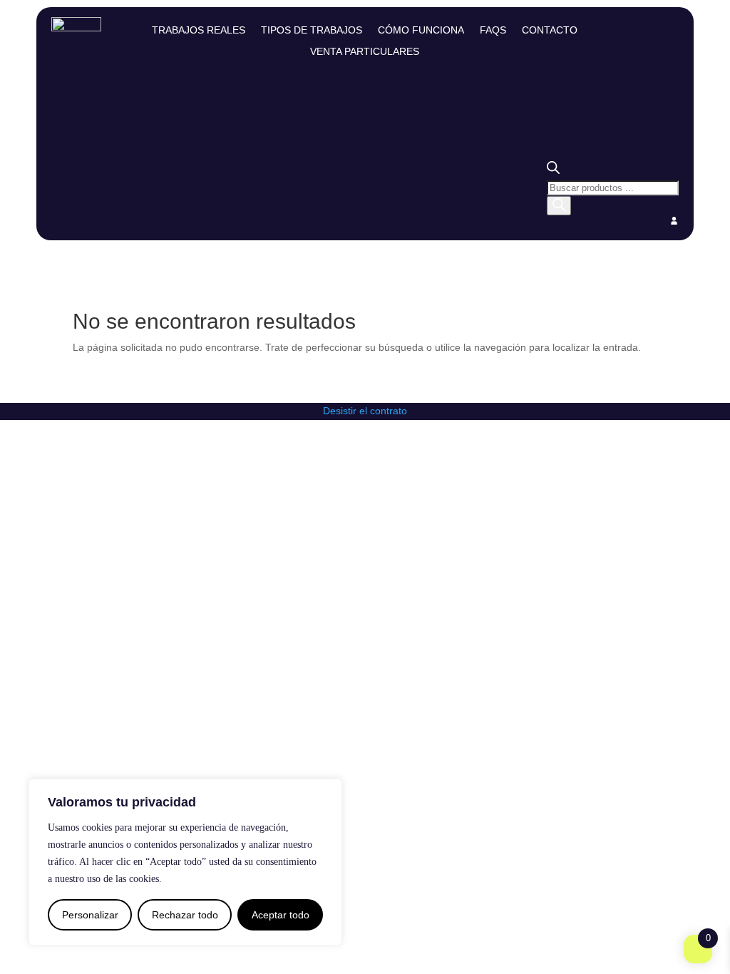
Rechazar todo (185, 915)
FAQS (493, 30)
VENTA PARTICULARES (364, 51)
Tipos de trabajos (311, 30)
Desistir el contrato (365, 410)
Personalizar (90, 915)
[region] (185, 862)
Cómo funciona (421, 30)
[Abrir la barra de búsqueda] (553, 170)
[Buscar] (559, 205)
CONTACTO (549, 30)
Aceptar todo (280, 915)
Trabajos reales (198, 30)
